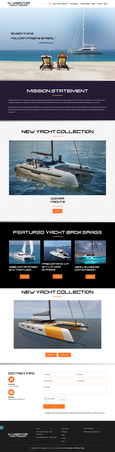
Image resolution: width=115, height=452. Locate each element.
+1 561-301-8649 (13, 386)
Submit (54, 406)
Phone (11, 384)
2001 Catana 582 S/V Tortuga (23, 268)
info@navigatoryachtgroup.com (16, 399)
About (93, 4)
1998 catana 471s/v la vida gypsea (55, 266)
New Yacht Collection (60, 4)
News (105, 4)
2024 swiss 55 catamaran (87, 268)
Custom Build (85, 4)
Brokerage (73, 4)
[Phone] (11, 379)
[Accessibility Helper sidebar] (2, 427)
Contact (99, 4)
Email (11, 397)
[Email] (11, 392)
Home (50, 4)
